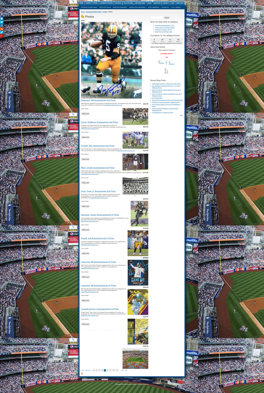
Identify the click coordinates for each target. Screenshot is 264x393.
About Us (157, 3)
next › (122, 370)
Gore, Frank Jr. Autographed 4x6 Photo (98, 191)
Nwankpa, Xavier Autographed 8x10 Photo (100, 214)
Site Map (126, 381)
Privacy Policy (136, 381)
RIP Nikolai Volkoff (157, 98)
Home (81, 3)
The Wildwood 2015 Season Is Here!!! (162, 112)
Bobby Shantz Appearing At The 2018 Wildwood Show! (167, 100)
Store (95, 3)
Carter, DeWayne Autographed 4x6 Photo (99, 122)
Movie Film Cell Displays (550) (163, 32)
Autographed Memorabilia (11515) (164, 25)
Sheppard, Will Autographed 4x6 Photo (98, 100)
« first (82, 370)
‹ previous (87, 370)
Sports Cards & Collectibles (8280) (164, 27)
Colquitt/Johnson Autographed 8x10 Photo (100, 308)
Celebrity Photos (106, 3)
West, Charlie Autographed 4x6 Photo (97, 167)
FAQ (172, 3)
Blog (149, 3)
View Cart (179, 3)
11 (117, 370)
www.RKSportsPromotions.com (113, 105)
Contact (166, 3)
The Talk (118, 3)
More (181, 115)
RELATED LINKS (140, 3)
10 (113, 370)
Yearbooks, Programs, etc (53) (163, 29)
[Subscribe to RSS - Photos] (82, 374)
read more (145, 117)
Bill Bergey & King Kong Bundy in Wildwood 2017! (166, 102)
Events (88, 3)
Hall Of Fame (128, 3)
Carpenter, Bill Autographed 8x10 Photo (98, 261)
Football (104, 12)
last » (126, 370)
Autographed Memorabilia (93, 12)
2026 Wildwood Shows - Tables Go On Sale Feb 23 (166, 84)
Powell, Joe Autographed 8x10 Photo (97, 238)
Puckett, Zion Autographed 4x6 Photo (97, 145)
